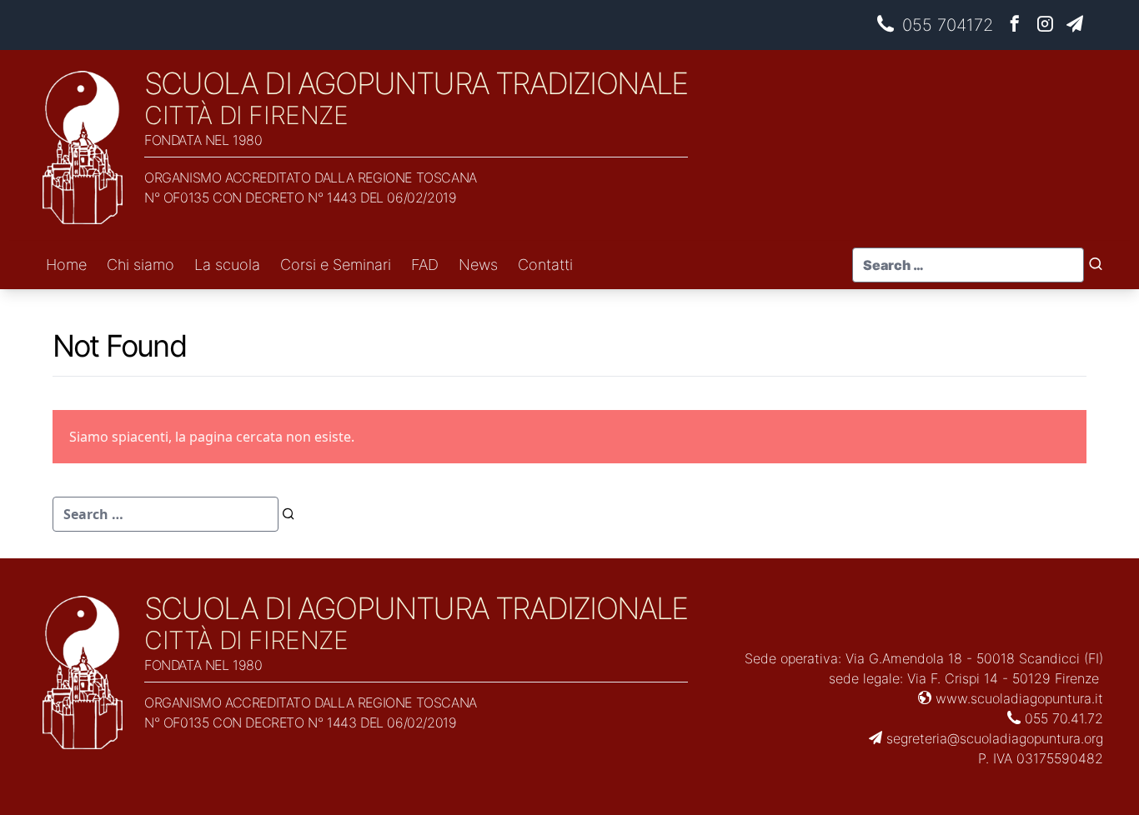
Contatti (545, 264)
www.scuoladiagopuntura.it (1017, 698)
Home (66, 264)
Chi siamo (140, 264)
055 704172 (947, 25)
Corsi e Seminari (335, 264)
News (478, 264)
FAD (425, 264)
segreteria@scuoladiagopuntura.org (992, 738)
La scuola (227, 264)
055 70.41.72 (1062, 718)
